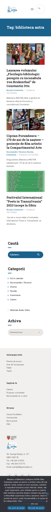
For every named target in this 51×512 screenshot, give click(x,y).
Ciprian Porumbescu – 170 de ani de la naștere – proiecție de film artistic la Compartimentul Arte (25, 142)
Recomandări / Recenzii (16, 152)
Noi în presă (12, 421)
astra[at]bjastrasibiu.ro (22, 467)
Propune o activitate (15, 392)
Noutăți (10, 90)
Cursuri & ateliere (14, 414)
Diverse (13, 287)
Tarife (9, 371)
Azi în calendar (16, 278)
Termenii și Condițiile (21, 504)
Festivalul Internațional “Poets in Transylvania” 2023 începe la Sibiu (24, 201)
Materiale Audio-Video (20, 310)
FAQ (8, 424)
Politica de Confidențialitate (34, 501)
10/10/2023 (12, 93)
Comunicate (12, 417)
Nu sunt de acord (36, 508)
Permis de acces (14, 361)
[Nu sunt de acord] (47, 494)
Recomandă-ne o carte (17, 396)
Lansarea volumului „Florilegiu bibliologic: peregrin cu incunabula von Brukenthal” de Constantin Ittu (24, 78)
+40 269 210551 (17, 460)
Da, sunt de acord (16, 508)
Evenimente (18, 90)
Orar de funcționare (15, 364)
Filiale (9, 368)
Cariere (13, 299)
